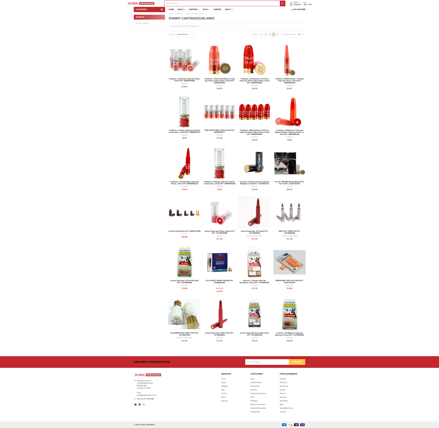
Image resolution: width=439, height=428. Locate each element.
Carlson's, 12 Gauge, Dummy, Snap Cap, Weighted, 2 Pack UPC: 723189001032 (254, 183)
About (228, 9)
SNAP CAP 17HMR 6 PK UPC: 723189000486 (289, 232)
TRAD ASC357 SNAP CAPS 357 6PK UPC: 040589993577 (219, 131)
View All (282, 412)
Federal (282, 393)
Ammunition (255, 386)
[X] (144, 404)
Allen (281, 404)
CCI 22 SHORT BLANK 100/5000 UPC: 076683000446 (219, 282)
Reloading (254, 401)
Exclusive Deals (255, 382)
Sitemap (224, 401)
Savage (282, 390)
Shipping (193, 9)
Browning (283, 382)
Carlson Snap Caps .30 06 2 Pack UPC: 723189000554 (219, 334)
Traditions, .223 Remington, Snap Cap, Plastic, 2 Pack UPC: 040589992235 (184, 183)
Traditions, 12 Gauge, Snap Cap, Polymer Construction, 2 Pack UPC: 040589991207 (184, 131)
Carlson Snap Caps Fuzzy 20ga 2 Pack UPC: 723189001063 (254, 334)
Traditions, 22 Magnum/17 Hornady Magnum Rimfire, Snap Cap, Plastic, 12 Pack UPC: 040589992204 (289, 132)
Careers (217, 9)
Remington (284, 401)
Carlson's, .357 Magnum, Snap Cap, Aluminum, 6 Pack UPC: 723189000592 (289, 334)
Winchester (284, 386)
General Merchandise (258, 408)
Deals (180, 9)
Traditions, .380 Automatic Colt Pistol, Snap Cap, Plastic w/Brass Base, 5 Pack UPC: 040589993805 (254, 132)
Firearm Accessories (257, 404)
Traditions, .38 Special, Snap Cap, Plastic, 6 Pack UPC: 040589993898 (184, 80)
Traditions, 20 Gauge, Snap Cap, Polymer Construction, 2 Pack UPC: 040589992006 (219, 183)
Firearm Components (258, 393)
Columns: (255, 34)
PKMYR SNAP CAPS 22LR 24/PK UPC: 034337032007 (289, 282)
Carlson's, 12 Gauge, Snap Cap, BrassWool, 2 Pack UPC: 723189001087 (254, 282)
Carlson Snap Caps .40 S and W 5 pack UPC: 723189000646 (184, 282)
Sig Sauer (283, 397)
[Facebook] (135, 404)
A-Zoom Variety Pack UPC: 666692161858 (184, 231)
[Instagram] (139, 404)
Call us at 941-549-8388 (145, 399)
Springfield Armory (286, 408)
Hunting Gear (255, 412)
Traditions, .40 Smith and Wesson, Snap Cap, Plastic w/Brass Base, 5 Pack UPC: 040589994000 (219, 81)
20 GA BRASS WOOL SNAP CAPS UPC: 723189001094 (184, 334)
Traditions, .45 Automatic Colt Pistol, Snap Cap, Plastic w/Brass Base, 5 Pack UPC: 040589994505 (254, 81)
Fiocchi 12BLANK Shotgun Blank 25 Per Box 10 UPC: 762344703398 (289, 183)
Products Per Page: (289, 34)
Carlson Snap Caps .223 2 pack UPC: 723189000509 (254, 232)
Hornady (283, 379)
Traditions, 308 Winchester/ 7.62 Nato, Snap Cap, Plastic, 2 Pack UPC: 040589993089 (289, 81)
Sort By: (173, 34)
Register (297, 4)
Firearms (253, 390)
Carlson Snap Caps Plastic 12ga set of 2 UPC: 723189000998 (219, 232)
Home (171, 9)
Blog (205, 9)
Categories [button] (141, 9)
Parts (252, 397)
